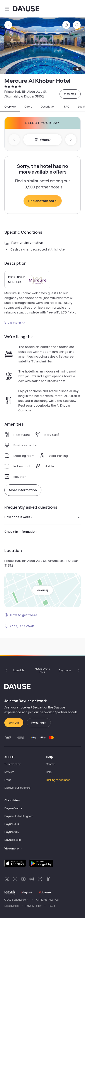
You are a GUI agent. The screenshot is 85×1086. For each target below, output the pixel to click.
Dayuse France (13, 808)
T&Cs (51, 906)
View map (70, 94)
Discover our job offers (17, 788)
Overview (10, 106)
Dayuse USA (11, 824)
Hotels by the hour (42, 670)
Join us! (14, 722)
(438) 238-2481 (22, 626)
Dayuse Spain (12, 840)
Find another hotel (42, 200)
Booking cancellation (58, 780)
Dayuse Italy (11, 832)
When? (45, 139)
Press (7, 780)
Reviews (9, 772)
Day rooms (65, 670)
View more (12, 322)
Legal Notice (11, 906)
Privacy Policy (33, 906)
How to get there (23, 615)
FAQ (66, 106)
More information (23, 490)
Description (48, 106)
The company (12, 764)
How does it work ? (18, 517)
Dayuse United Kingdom (18, 816)
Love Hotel (19, 670)
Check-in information (20, 531)
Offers (28, 106)
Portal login (38, 722)
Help (48, 772)
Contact (50, 764)
